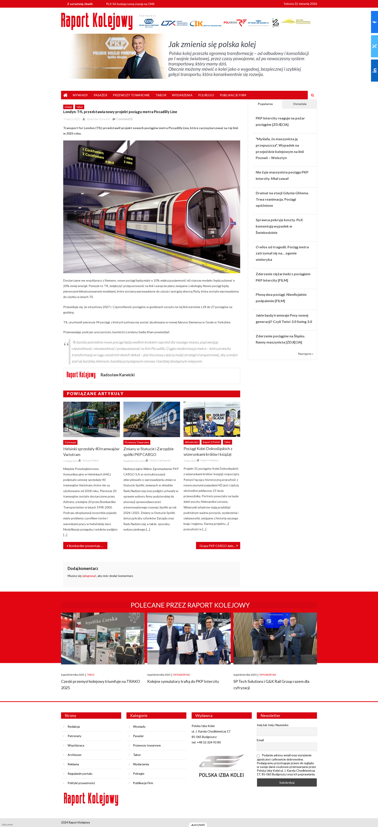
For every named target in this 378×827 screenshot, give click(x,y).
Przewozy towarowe (131, 95)
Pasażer (100, 95)
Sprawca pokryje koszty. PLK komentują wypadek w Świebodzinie (279, 226)
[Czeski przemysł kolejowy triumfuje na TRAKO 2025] (103, 638)
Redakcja (74, 726)
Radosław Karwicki (98, 119)
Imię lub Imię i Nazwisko (273, 725)
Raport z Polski (211, 442)
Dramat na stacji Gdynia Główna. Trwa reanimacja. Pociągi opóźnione (282, 199)
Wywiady (80, 95)
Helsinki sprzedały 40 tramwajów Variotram (91, 451)
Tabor (161, 95)
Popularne (265, 104)
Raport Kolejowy (210, 460)
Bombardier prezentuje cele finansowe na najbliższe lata (88, 546)
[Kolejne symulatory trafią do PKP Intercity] (189, 638)
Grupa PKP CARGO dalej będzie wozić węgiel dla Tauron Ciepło (220, 546)
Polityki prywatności (81, 783)
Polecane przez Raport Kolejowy (190, 605)
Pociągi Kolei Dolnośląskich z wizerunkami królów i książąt (208, 451)
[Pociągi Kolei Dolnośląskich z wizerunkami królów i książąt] (212, 419)
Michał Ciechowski (160, 460)
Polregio (206, 95)
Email (260, 740)
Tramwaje (70, 442)
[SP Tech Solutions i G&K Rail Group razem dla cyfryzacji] (275, 638)
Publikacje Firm (233, 95)
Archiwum (74, 755)
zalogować (89, 576)
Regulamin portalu (80, 773)
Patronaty (74, 736)
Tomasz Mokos (90, 460)
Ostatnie (299, 104)
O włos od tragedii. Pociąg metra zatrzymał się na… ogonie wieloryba (282, 253)
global (68, 107)
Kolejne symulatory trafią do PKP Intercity (183, 681)
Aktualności (191, 442)
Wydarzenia (182, 95)
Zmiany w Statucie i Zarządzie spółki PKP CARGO (148, 451)
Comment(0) (124, 119)
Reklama (73, 764)
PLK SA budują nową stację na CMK (130, 3)
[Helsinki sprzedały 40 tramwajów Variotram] (91, 419)
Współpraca (76, 745)
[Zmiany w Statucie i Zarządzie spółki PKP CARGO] (151, 419)
